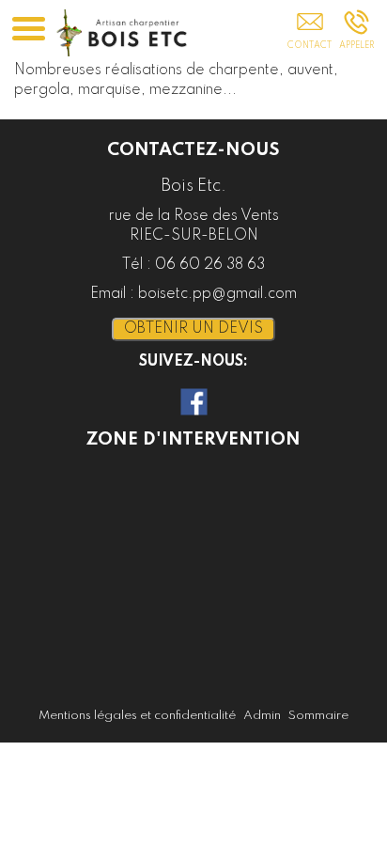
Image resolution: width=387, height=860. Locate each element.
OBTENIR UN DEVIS (193, 328)
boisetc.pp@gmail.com (217, 294)
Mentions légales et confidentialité (137, 716)
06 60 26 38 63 (210, 265)
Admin (262, 716)
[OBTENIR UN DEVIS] (309, 35)
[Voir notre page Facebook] (193, 401)
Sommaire (318, 716)
